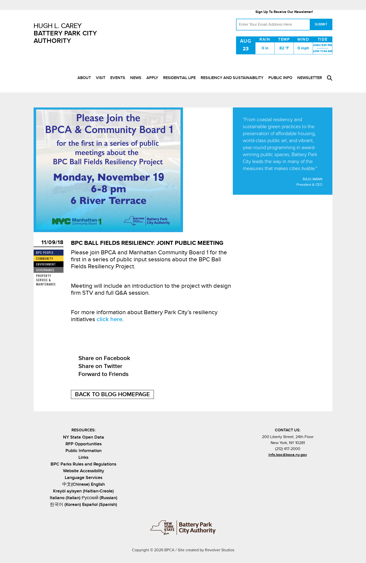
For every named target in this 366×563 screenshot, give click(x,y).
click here (109, 319)
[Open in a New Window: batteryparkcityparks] (283, 465)
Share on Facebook (104, 358)
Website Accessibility (83, 470)
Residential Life (179, 77)
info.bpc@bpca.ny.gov (287, 454)
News (135, 77)
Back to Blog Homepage (112, 394)
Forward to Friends (103, 374)
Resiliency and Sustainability (232, 77)
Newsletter (309, 77)
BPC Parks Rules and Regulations (83, 464)
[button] (329, 78)
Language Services (83, 477)
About (84, 77)
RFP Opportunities (83, 444)
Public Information (83, 450)
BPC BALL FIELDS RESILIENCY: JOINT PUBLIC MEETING (147, 243)
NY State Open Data (83, 437)
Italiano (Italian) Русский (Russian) (83, 497)
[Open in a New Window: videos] (300, 465)
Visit (100, 77)
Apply (152, 77)
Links (83, 457)
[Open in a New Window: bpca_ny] (275, 465)
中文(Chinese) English (83, 484)
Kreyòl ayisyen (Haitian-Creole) (83, 491)
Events (117, 77)
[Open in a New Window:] (292, 465)
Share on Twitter (100, 366)
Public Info (280, 77)
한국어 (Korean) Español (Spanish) (83, 504)
